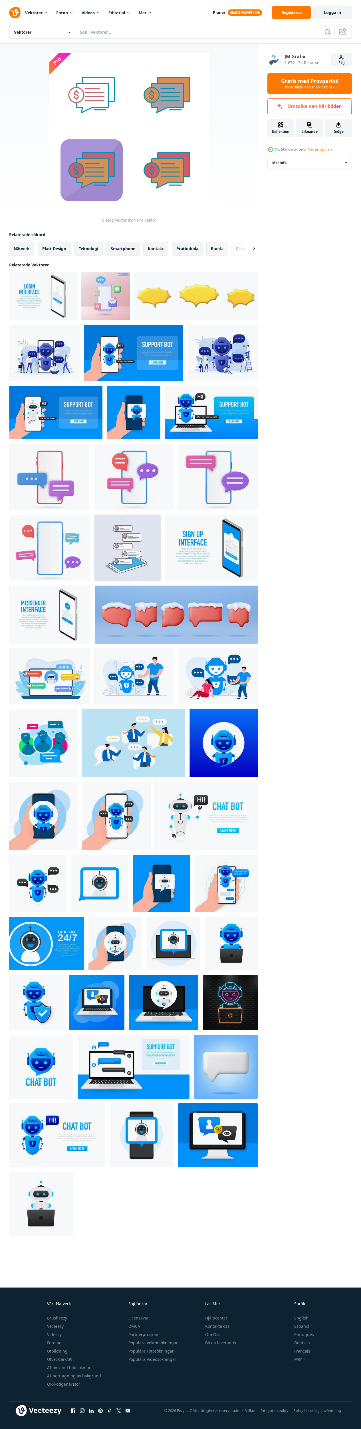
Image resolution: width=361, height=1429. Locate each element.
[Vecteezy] (15, 12)
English (301, 1318)
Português (304, 1334)
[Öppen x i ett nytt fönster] (118, 1410)
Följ (341, 62)
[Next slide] (249, 249)
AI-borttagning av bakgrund (74, 1376)
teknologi (88, 248)
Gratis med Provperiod (309, 84)
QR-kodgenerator (63, 1384)
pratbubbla (187, 248)
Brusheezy (57, 1318)
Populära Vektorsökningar (153, 1342)
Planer (219, 12)
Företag (54, 1342)
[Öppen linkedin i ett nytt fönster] (91, 1410)
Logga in (332, 12)
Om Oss (212, 1334)
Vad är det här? (320, 149)
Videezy (54, 1334)
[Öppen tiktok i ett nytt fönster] (109, 1410)
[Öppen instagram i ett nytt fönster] (82, 1410)
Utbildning (57, 1351)
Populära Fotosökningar (151, 1351)
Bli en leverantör (221, 1342)
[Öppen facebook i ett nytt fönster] (73, 1410)
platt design (54, 248)
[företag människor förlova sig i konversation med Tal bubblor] (133, 743)
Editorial (116, 12)
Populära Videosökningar (152, 1359)
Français (302, 1351)
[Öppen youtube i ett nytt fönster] (128, 1410)
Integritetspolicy (275, 1410)
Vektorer (34, 12)
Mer (142, 12)
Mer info (279, 162)
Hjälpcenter (216, 1318)
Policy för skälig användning (317, 1410)
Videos (88, 12)
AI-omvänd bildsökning (69, 1367)
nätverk (22, 248)
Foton (62, 12)
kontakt (156, 248)
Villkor (250, 1410)
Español (301, 1326)
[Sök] (327, 32)
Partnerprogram (144, 1334)
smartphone (123, 248)
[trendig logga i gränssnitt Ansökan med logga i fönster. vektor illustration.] (43, 296)
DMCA (134, 1326)
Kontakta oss (217, 1326)
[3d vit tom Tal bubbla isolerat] (226, 1067)
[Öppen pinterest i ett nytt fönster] (100, 1410)
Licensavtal (139, 1318)
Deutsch (302, 1342)
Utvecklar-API (59, 1359)
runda (217, 248)
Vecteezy (55, 1326)
